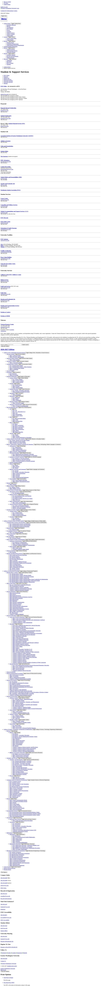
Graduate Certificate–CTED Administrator (22, 622)
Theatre (3, 247)
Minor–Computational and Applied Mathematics (23, 837)
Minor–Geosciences (17, 828)
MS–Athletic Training (14, 568)
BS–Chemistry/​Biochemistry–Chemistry (21, 762)
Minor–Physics (15, 777)
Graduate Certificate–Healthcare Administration (23, 545)
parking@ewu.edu (5, 307)
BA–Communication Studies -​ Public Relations (20, 367)
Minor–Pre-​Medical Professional (20, 773)
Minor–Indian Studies (14, 359)
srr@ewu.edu (4, 178)
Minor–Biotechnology (17, 743)
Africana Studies (10, 354)
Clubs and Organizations (7, 146)
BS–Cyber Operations (14, 785)
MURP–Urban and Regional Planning (21, 507)
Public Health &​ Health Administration (16, 539)
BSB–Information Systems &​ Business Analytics (20, 597)
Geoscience (12, 822)
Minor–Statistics (16, 841)
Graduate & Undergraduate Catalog (9, 10)
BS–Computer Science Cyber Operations (19, 784)
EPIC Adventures (5, 160)
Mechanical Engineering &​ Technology (16, 850)
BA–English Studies (17, 385)
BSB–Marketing (13, 601)
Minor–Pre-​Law (16, 500)
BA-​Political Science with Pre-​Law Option (22, 498)
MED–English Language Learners (20, 644)
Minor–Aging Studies (17, 711)
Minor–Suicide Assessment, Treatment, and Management (25, 702)
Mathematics (9, 832)
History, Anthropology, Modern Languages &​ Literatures (20, 444)
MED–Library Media (17, 646)
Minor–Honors (12, 484)
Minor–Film (15, 419)
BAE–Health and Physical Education (18, 555)
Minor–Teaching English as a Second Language (23, 461)
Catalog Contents (11, 34)
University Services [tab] (8, 82)
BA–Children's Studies (17, 715)
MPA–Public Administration (19, 502)
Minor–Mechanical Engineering (16, 865)
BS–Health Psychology (14, 684)
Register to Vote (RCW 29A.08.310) (9, 947)
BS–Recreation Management (16, 559)
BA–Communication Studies (16, 365)
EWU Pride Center (5, 221)
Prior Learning (10, 63)
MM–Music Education (17, 432)
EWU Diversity (4, 217)
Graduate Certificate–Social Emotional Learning (20, 695)
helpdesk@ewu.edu (5, 907)
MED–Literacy (16, 648)
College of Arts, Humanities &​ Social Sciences (14, 352)
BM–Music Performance (18, 429)
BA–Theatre (15, 434)
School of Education (11, 615)
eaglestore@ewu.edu (5, 294)
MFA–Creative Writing (17, 382)
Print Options (4, 872)
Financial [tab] (6, 76)
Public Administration (14, 501)
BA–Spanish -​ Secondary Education (20, 472)
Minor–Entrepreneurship (15, 605)
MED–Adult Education (17, 637)
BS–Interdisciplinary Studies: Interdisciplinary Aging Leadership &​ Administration (28, 579)
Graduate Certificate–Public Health (20, 549)
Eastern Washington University (8, 968)
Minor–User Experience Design (16, 808)
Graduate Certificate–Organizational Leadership (20, 588)
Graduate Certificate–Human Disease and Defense (24, 748)
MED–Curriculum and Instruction (20, 638)
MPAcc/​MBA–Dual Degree (16, 611)
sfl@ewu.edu (4, 185)
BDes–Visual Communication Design (18, 800)
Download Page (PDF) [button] (9, 982)
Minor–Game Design (14, 804)
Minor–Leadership (13, 369)
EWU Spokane (4, 239)
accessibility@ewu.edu (6, 917)
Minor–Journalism (16, 394)
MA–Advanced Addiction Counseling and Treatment (24, 704)
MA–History (15, 468)
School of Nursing (11, 550)
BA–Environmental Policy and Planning (21, 496)
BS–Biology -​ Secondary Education (20, 735)
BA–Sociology (15, 518)
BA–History (15, 465)
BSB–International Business (16, 598)
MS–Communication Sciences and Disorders (19, 525)
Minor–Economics (13, 375)
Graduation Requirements (12, 44)
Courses (5, 37)
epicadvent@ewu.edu (6, 161)
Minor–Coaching (13, 560)
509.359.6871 (4, 915)
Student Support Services (9, 868)
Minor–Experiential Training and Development (20, 563)
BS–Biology (15, 734)
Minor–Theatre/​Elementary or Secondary (22, 437)
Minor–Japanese (16, 474)
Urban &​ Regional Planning (16, 504)
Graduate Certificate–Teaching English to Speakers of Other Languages (29, 662)
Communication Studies (12, 364)
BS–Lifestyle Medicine (14, 557)
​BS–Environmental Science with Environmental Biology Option (24, 812)
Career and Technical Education (16, 617)
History (11, 463)
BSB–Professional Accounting (16, 674)
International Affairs (14, 491)
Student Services (10, 57)
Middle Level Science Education (17, 752)
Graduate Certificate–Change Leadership (19, 587)
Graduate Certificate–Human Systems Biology (23, 749)
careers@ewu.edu (5, 199)
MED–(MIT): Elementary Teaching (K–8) (22, 650)
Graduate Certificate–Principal (19, 661)
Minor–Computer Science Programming (18, 790)
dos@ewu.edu (4, 928)
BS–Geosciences (16, 824)
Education (11, 624)
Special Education (13, 663)
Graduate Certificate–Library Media (20, 658)
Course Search (10, 39)
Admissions (9, 60)
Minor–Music (15, 430)
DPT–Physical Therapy (14, 538)
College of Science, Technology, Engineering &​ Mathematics (18, 729)
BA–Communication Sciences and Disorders (19, 524)
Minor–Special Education (18, 668)
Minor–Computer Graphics (15, 789)
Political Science (13, 494)
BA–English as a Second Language (20, 458)
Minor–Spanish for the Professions (20, 477)
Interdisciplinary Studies (12, 572)
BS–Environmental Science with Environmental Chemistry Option (25, 813)
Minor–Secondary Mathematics (19, 849)
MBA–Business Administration (16, 610)
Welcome (6, 59)
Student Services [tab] (7, 79)
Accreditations (10, 27)
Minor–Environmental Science (16, 816)
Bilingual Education (14, 452)
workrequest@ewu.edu (6, 252)
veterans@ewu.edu (5, 327)
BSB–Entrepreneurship (14, 593)
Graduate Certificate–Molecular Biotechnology (23, 751)
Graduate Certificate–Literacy (19, 659)
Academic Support (11, 55)
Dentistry (11, 535)
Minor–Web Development (15, 809)
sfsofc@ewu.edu (4, 126)
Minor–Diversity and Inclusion (16, 357)
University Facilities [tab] (8, 80)
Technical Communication (15, 404)
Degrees (5, 41)
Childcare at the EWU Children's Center (11, 274)
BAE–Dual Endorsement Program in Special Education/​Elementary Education (30, 665)
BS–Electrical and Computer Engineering (19, 786)
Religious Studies (13, 401)
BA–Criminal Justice (17, 512)
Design (8, 798)
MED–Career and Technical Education (21, 618)
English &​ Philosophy (12, 376)
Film (10, 417)
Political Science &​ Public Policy (14, 490)
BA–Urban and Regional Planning (20, 505)
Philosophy (12, 396)
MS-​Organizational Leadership (16, 586)
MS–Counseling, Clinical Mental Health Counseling (21, 693)
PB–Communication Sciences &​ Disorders (19, 526)
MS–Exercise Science (14, 569)
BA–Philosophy (16, 397)
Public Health (12, 546)
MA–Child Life (16, 718)
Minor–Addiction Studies (18, 700)
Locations (9, 31)
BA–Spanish (15, 470)
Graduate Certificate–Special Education (21, 670)
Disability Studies (13, 719)
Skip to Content (7, 1)
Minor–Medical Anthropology (19, 450)
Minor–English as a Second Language (21, 459)
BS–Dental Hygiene (14, 529)
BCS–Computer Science (15, 781)
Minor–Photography (17, 414)
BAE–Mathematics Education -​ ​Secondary (22, 846)
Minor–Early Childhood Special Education (22, 666)
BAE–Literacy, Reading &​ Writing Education (23, 628)
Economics (9, 372)
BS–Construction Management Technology (19, 853)
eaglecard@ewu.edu (5, 287)
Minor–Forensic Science (18, 771)
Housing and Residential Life (8, 299)
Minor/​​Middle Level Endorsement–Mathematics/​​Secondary (26, 848)
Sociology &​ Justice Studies (13, 509)
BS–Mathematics (16, 835)
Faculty (8, 30)
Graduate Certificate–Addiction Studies (21, 707)
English (11, 383)
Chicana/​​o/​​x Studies (11, 361)
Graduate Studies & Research (10, 46)
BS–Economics (13, 373)
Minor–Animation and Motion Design (18, 801)
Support (5, 53)
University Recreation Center (8, 263)
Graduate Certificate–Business (16, 614)
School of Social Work (12, 696)
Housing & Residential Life (7, 941)
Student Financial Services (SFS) (16, 123)
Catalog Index (10, 35)
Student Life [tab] (6, 78)
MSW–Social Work (17, 726)
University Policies (11, 52)
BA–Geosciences (16, 823)
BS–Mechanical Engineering (16, 856)
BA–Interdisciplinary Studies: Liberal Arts (19, 578)
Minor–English (15, 386)
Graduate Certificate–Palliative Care (20, 712)
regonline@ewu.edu (5, 896)
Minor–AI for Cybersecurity (16, 788)
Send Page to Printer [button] (8, 977)
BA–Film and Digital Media (19, 418)
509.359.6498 (4, 878)
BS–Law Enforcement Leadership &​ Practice (20, 584)
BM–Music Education (17, 428)
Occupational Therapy (12, 530)
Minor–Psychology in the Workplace (18, 689)
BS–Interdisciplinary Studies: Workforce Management (22, 582)
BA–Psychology (13, 681)
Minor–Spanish (16, 476)
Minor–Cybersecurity (14, 792)
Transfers (9, 64)
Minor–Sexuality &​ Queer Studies (17, 441)
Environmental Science (12, 810)
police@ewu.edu (5, 94)
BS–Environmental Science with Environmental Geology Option (24, 815)
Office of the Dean (11, 533)
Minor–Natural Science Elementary (20, 755)
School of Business (11, 591)
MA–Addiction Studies (17, 703)
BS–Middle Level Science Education (21, 754)
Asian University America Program (17, 451)
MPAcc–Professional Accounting (17, 677)
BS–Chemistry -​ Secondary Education (21, 763)
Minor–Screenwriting (17, 421)
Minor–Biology (16, 739)
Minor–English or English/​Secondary (21, 391)
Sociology (11, 516)
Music (2, 245)
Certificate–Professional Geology (20, 831)
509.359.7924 (4, 925)
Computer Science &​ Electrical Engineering (17, 780)
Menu (4, 19)
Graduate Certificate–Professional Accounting (20, 678)
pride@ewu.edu (4, 223)
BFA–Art (14, 410)
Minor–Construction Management (17, 860)
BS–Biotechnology (16, 738)
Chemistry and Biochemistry (16, 759)
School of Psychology (12, 680)
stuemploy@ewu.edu (5, 118)
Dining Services (4, 279)
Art (10, 408)
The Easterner (4, 156)
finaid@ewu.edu (4, 110)
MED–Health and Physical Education (21, 645)
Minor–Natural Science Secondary (20, 756)
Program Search (10, 42)
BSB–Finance (12, 594)
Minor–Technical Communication (20, 406)
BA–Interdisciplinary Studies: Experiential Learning (21, 576)
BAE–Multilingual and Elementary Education (23, 454)
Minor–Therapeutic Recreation (16, 567)
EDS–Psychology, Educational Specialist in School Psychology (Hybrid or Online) (28, 692)
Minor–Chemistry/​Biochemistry (19, 767)
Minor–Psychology (13, 688)
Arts (2, 244)
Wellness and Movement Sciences (14, 553)
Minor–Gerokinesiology (15, 564)
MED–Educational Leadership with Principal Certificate (25, 642)
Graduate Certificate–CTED (19, 621)
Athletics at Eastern (5, 141)
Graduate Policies (11, 49)
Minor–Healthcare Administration (20, 543)
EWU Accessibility (5, 920)
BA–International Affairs (18, 493)
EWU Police (4, 86)
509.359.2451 (4, 936)
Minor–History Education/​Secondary (21, 481)
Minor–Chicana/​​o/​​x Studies (15, 362)
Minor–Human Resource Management (18, 606)
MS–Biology (15, 745)
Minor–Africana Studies (15, 355)
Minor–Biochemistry (17, 766)
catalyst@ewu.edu (5, 240)
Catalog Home (7, 4)
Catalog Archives (11, 33)
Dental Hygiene (10, 528)
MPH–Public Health (17, 548)
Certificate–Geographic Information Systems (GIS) (24, 830)
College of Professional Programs (11, 571)
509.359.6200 (4, 958)
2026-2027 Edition (7, 349)
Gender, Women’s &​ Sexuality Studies (15, 438)
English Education (13, 389)
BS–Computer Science (14, 782)
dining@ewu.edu (5, 281)
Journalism (11, 393)
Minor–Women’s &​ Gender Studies (17, 443)
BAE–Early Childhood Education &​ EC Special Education (26, 625)
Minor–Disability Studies (18, 721)
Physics (11, 775)
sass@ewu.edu (4, 212)
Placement (9, 61)
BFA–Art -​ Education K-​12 (18, 411)
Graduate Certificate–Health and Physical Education (24, 657)
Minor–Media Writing (17, 387)
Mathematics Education (14, 843)
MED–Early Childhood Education (20, 640)
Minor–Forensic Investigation (19, 515)
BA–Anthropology (16, 447)
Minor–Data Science (17, 838)
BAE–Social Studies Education (19, 480)
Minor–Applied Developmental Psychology (19, 685)
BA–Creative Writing (17, 379)
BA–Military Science (14, 487)
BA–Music (15, 424)
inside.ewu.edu (4, 7)
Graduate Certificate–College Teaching (21, 653)
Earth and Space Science (15, 819)
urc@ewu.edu (4, 265)
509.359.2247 (4, 904)
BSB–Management (13, 599)
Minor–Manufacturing (14, 864)
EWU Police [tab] (6, 75)
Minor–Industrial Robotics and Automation (19, 862)
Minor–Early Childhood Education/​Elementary (23, 632)
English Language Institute (15, 462)
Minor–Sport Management (15, 565)
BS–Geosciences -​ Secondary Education (21, 826)
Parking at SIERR (5, 316)
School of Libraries (11, 672)
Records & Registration (6, 898)
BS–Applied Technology (15, 852)
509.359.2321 (4, 893)
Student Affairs (4, 930)
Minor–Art (14, 413)
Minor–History (15, 466)
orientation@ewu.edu (6, 229)
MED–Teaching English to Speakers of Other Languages (25, 652)
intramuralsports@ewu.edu (7, 169)
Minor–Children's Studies (18, 717)
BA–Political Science (17, 497)
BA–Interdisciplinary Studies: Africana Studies (20, 575)
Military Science (10, 485)
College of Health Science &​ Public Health (14, 521)
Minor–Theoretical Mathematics (19, 842)
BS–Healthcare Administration (19, 542)
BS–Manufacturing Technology (16, 854)
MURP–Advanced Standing (19, 508)
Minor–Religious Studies (18, 403)
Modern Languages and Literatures (17, 469)
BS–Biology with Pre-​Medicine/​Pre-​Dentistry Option (24, 736)
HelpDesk (3, 909)
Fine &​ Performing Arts (12, 407)
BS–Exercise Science (14, 556)
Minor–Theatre (15, 436)
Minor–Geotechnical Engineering (17, 861)
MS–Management (13, 612)
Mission (8, 26)
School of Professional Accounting (15, 673)
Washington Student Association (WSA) (10, 190)
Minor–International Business (16, 607)
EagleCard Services (5, 286)
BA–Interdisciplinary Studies (16, 574)
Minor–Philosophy (16, 400)
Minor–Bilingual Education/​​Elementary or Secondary (24, 455)
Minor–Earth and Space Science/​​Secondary (22, 820)
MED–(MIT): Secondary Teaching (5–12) (22, 649)
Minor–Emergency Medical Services (18, 561)
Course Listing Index (11, 38)
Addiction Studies (13, 697)
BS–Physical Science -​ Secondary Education (22, 765)
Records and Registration (12, 56)
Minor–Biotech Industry (18, 742)
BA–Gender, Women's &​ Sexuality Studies (19, 440)
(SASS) (14, 211)
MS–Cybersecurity (13, 797)
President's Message (11, 25)
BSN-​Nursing (12, 552)
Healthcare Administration (15, 541)
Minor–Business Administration (16, 602)
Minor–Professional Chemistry (19, 774)
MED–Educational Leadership (19, 641)
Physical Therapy (11, 536)
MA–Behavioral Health (17, 706)
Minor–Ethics (15, 398)
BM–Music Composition (18, 426)
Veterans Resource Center (7, 324)
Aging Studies (12, 710)
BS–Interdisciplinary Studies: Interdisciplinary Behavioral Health (24, 580)
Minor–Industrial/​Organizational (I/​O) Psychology (21, 687)
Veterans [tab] (6, 83)
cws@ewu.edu (4, 206)
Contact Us (3, 961)
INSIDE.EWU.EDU (12, 966)
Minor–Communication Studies (16, 368)
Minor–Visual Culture (17, 415)
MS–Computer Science (14, 796)
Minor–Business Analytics (15, 603)
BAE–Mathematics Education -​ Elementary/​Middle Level (25, 845)
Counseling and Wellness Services (9, 205)
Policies (5, 48)
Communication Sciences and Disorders (16, 522)
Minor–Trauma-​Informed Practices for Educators (23, 634)
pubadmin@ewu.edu (5, 258)
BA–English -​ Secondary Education (20, 390)
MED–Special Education (18, 669)
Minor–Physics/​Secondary (18, 778)
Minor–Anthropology (17, 448)
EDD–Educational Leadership (19, 636)
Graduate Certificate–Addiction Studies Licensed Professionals (27, 708)
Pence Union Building (6, 257)
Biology (8, 731)
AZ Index (6, 3)
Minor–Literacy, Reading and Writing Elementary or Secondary (27, 633)
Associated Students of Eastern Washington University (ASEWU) (17, 135)
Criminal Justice (13, 511)
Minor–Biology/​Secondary (18, 740)
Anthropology (12, 446)
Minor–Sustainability (17, 744)
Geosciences (9, 817)
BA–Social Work (16, 725)
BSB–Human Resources (15, 595)
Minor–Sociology (16, 519)
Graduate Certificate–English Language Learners (23, 655)
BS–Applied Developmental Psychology (18, 683)
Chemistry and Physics (12, 758)
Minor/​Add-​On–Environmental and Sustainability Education (26, 630)
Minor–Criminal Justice (17, 514)
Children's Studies (13, 714)
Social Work (12, 723)
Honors (8, 483)
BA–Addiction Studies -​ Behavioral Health (22, 699)
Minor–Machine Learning (15, 794)
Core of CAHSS (10, 370)
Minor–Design (12, 802)
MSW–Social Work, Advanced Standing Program (24, 728)
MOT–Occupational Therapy (16, 532)
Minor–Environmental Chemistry (20, 770)
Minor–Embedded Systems (15, 793)
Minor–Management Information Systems (19, 608)
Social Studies (12, 478)
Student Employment (6, 115)
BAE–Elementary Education (19, 626)
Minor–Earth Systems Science (19, 827)
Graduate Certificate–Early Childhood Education (23, 654)
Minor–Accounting (13, 676)
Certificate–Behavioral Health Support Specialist (20, 691)
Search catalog (4, 344)
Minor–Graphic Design (14, 805)
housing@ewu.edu (5, 300)
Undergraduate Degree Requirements (15, 45)
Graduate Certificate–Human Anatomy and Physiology (25, 747)
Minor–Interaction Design (15, 806)
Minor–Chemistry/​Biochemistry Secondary (22, 769)
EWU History (10, 29)
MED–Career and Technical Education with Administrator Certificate (28, 620)
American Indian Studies (12, 358)
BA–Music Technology (17, 425)
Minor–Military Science (15, 488)
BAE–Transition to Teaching (19, 629)
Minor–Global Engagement (18, 473)
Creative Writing (13, 378)
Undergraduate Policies (12, 50)
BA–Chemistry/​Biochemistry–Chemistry (21, 761)
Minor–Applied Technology (16, 858)
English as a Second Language (16, 457)
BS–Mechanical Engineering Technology (19, 857)
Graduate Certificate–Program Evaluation (19, 590)
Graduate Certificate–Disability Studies (21, 722)
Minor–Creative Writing (18, 380)
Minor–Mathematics (17, 839)
